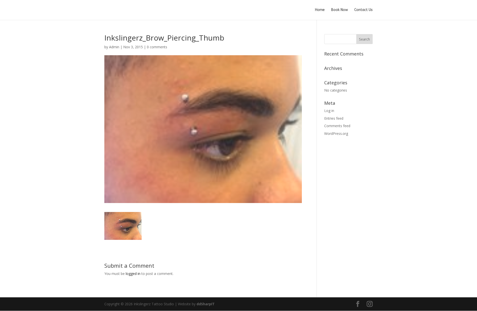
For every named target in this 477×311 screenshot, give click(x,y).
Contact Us (363, 10)
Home (320, 10)
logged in (133, 273)
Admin (114, 47)
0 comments (157, 47)
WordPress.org (336, 133)
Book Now (339, 10)
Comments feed (337, 125)
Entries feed (333, 118)
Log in (329, 110)
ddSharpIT (206, 304)
